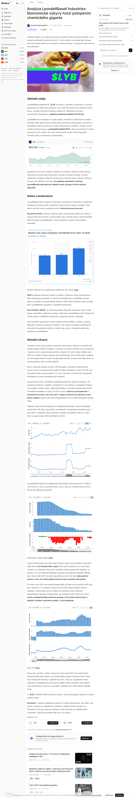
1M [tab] (73, 147)
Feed (32, 2)
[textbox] (113, 50)
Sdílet (44, 30)
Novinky (3, 70)
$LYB (53, 105)
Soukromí (4, 68)
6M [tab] (77, 147)
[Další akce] (51, 759)
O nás (9, 70)
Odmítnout (109, 795)
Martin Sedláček (34, 775)
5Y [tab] (86, 147)
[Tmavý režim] (22, 3)
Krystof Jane (33, 788)
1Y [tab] (83, 147)
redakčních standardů (62, 729)
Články (40, 2)
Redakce (16, 70)
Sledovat (54, 723)
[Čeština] (17, 3)
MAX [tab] (90, 147)
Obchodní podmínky (15, 68)
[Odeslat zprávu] (130, 50)
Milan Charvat (33, 760)
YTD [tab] (80, 147)
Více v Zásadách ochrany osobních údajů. (89, 795)
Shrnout (33, 30)
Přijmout (119, 795)
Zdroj (76, 290)
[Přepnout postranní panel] (25, 399)
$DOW (42, 310)
